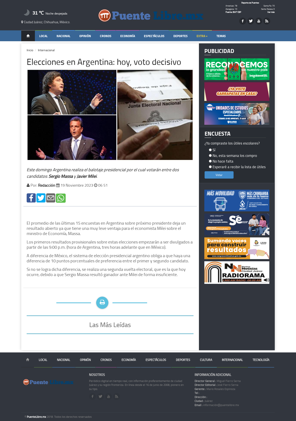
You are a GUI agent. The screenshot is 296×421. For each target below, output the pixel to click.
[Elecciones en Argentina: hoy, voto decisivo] (31, 198)
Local (43, 36)
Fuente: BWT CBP (233, 11)
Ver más (271, 11)
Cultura (206, 360)
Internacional (46, 50)
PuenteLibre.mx (37, 417)
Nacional (63, 36)
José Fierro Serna (216, 385)
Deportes (180, 36)
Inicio (30, 50)
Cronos (105, 36)
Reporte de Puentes (250, 2)
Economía (127, 36)
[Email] (50, 198)
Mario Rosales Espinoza (215, 389)
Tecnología (261, 360)
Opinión (85, 36)
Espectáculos (154, 36)
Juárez (204, 401)
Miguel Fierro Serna (218, 381)
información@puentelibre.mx (217, 405)
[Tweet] (41, 198)
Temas (221, 36)
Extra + (202, 36)
